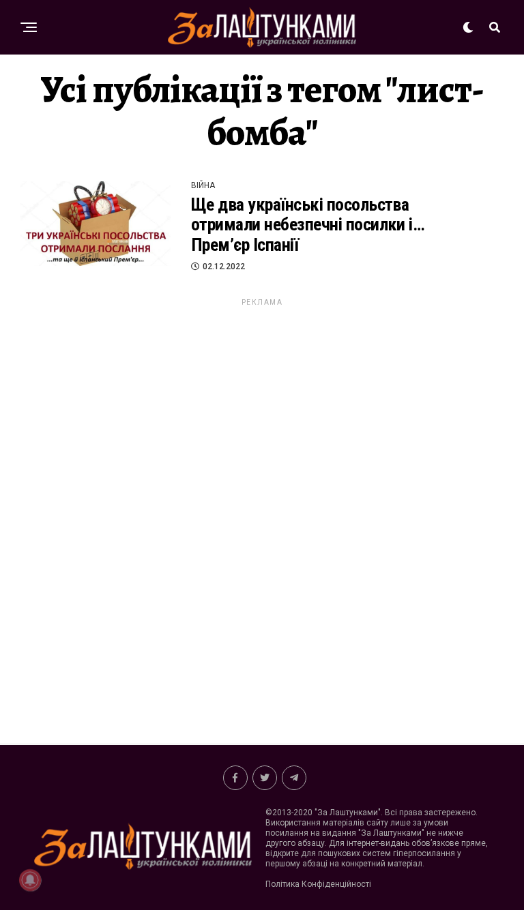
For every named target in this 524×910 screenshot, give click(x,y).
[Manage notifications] (30, 880)
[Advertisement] (262, 512)
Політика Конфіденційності (318, 884)
